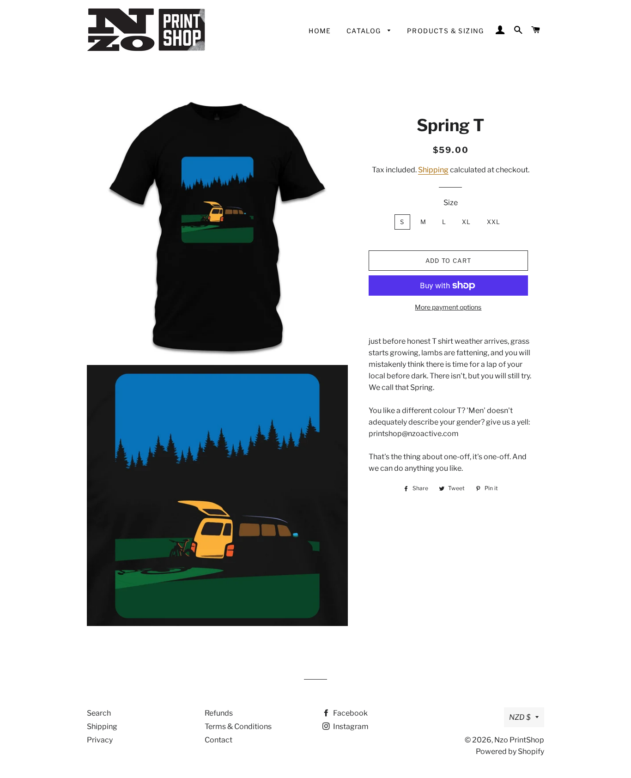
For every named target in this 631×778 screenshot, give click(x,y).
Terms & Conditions (238, 726)
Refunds (219, 713)
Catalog (364, 31)
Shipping (433, 169)
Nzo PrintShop (519, 739)
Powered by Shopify (510, 751)
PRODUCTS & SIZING (445, 31)
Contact (218, 739)
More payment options (448, 307)
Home (320, 31)
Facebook (350, 713)
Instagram (350, 726)
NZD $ (520, 717)
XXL (494, 221)
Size (450, 202)
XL (466, 221)
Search (99, 713)
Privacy (100, 739)
